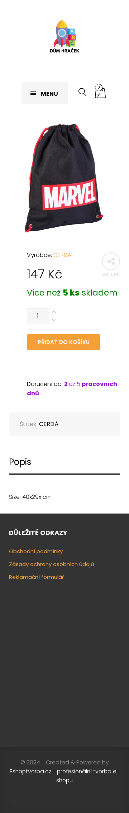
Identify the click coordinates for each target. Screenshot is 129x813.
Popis (20, 461)
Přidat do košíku (64, 342)
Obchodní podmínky (36, 551)
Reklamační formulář (36, 577)
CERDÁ (62, 255)
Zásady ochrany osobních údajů (51, 564)
